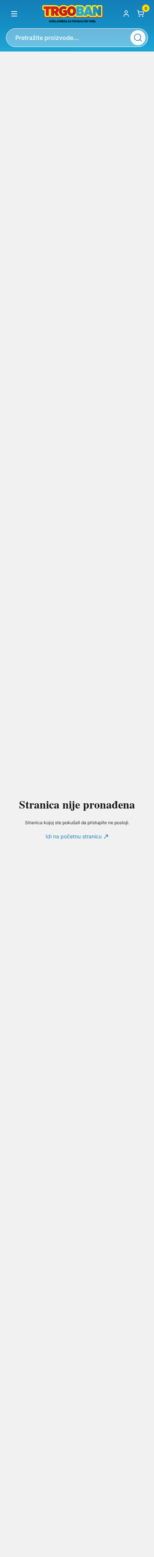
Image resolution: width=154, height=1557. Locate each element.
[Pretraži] (137, 37)
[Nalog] (126, 13)
